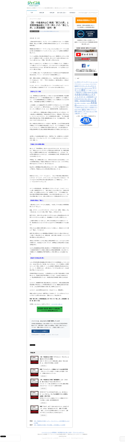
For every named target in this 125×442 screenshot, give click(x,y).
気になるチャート (86, 105)
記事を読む (43, 365)
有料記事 (52, 12)
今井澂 (47, 31)
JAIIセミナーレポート (83, 82)
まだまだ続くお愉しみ (56, 304)
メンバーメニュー (93, 12)
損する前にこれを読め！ (81, 103)
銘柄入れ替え (91, 111)
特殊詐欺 (92, 105)
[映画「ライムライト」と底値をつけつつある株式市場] (34, 375)
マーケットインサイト (87, 86)
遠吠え (84, 109)
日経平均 (88, 103)
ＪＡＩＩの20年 (83, 113)
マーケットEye (43, 31)
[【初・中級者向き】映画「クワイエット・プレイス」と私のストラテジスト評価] (34, 363)
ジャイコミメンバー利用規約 (49, 432)
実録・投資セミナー (89, 99)
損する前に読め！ (62, 12)
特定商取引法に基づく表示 (65, 432)
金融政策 (87, 111)
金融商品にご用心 (82, 111)
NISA (91, 82)
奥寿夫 (82, 99)
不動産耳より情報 (81, 92)
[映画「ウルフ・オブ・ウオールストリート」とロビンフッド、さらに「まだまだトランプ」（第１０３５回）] (34, 412)
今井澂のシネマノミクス (54, 31)
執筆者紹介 (72, 12)
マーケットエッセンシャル (83, 88)
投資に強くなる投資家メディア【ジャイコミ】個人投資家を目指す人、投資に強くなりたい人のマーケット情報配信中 (62, 434)
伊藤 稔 (85, 97)
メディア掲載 (88, 90)
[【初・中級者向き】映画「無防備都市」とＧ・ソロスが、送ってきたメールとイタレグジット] (34, 386)
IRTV (75, 82)
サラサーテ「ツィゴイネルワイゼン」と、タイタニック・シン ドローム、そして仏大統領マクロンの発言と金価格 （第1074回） (54, 394)
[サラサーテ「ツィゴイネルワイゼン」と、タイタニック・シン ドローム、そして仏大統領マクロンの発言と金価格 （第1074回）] (34, 398)
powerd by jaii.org (62, 436)
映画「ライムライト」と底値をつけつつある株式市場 (54, 369)
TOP (32, 12)
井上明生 (94, 92)
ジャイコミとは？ (83, 12)
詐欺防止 (79, 109)
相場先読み (82, 107)
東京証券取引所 (80, 105)
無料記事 (41, 12)
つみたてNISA (94, 82)
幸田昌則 (83, 101)
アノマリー (83, 84)
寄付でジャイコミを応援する (40, 331)
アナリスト (78, 84)
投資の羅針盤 (91, 101)
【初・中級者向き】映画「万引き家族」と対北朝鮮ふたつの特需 (49, 425)
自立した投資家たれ (90, 107)
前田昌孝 (90, 97)
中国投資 (89, 92)
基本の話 (78, 99)
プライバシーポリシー (78, 432)
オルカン (87, 84)
